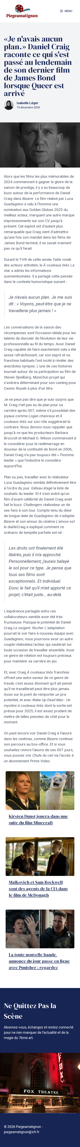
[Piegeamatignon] (22, 11)
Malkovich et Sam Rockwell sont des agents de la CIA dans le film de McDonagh (38, 888)
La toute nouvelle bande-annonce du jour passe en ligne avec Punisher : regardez (39, 961)
